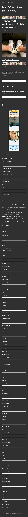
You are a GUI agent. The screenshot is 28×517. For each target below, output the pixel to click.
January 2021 (5, 390)
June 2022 (4, 335)
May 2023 (4, 299)
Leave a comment (5, 75)
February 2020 (5, 426)
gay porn (19, 209)
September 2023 (6, 286)
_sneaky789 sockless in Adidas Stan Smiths (14, 24)
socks (17, 219)
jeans (16, 212)
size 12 (22, 216)
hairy (9, 212)
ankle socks (9, 204)
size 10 (17, 216)
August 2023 (5, 289)
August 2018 (5, 484)
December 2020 (6, 393)
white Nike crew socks (12, 223)
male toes (22, 212)
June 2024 (4, 269)
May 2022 (4, 338)
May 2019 (4, 455)
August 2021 (5, 367)
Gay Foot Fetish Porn (7, 165)
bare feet (16, 204)
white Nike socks (20, 223)
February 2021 (5, 387)
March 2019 (4, 462)
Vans (16, 221)
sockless (20, 72)
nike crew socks (7, 214)
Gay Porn (4, 184)
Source (3, 59)
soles (21, 218)
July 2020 (4, 410)
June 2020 (4, 413)
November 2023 (6, 279)
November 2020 (6, 396)
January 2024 (5, 273)
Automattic (4, 514)
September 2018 (6, 481)
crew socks (14, 207)
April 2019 (4, 458)
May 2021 (4, 377)
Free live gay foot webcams (12, 59)
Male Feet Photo (6, 30)
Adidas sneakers (19, 69)
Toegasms (5, 178)
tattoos (3, 221)
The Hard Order (7, 161)
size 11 (19, 216)
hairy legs (12, 212)
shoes (13, 72)
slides (3, 218)
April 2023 (4, 302)
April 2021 (4, 380)
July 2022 (4, 331)
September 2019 (6, 442)
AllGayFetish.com (7, 250)
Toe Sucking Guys (7, 174)
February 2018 (5, 504)
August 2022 (5, 328)
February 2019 (5, 465)
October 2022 (5, 322)
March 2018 (4, 501)
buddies (9, 207)
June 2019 (4, 452)
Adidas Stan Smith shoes (11, 71)
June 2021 (4, 374)
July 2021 (4, 370)
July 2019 (4, 449)
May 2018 (4, 494)
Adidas (8, 69)
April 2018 (4, 498)
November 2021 (5, 357)
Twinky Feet (6, 181)
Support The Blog (6, 239)
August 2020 (5, 406)
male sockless (8, 72)
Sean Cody (5, 187)
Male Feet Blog (7, 3)
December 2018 (5, 471)
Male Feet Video (5, 194)
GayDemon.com (7, 248)
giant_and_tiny (4, 212)
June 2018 (4, 491)
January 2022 (5, 351)
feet (9, 209)
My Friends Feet (7, 168)
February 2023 (5, 308)
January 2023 (5, 312)
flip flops (14, 209)
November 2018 (5, 475)
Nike (3, 214)
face (6, 209)
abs (2, 205)
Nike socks (19, 214)
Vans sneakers (19, 221)
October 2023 (5, 282)
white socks (5, 225)
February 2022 (5, 348)
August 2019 (5, 445)
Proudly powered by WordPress (8, 513)
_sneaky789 (4, 69)
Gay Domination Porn (7, 158)
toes (7, 221)
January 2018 (5, 507)
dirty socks (20, 207)
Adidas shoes (12, 69)
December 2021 (5, 354)
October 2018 (5, 478)
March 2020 (5, 423)
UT (14, 221)
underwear (11, 221)
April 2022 (4, 341)
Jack (2, 68)
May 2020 (4, 416)
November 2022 (6, 318)
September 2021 (6, 364)
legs (19, 212)
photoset (4, 216)
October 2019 (5, 439)
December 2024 (5, 263)
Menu (24, 2)
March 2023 (4, 305)
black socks (4, 207)
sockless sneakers (8, 73)
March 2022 (4, 344)
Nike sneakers (14, 214)
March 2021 (4, 383)
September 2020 (6, 403)
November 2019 (5, 436)
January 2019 (5, 468)
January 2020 (5, 429)
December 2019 (5, 432)
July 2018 (4, 488)
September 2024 (6, 266)
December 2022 (5, 315)
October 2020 (5, 400)
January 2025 (5, 260)
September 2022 (6, 325)
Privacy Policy (5, 235)
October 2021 (5, 361)
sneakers (16, 72)
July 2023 (4, 292)
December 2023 (5, 276)
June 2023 (4, 295)
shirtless (9, 216)
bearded (22, 205)
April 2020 (4, 419)
